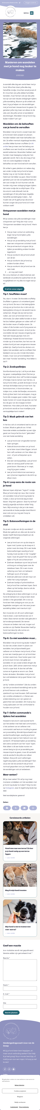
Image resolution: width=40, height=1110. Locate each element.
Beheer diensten (19, 1085)
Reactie (6, 958)
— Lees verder (10, 858)
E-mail (6, 994)
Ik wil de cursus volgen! (13, 289)
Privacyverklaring (24, 1107)
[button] (31, 13)
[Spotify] (13, 1069)
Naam (6, 985)
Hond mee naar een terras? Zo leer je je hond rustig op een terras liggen (19, 851)
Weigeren (20, 1097)
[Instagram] (9, 1069)
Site (4, 1003)
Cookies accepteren (20, 1091)
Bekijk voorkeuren (20, 1102)
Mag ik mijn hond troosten (15, 890)
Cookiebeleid (14, 1107)
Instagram (10, 788)
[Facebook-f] (5, 1069)
